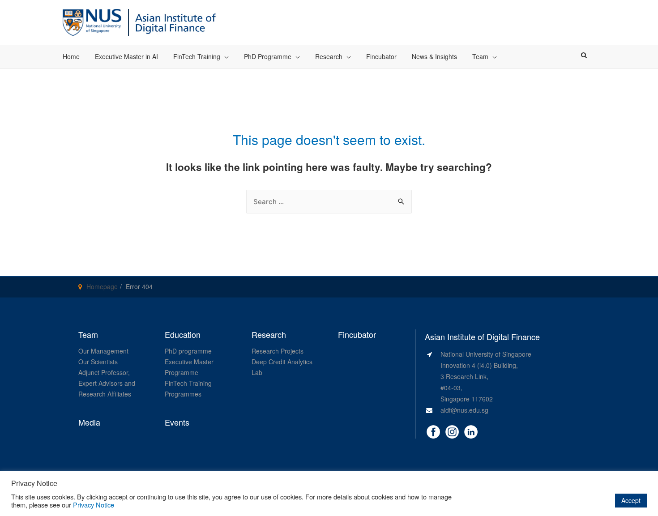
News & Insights (434, 56)
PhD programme (188, 350)
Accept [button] (631, 500)
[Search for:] (329, 201)
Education (183, 334)
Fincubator (381, 56)
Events (177, 422)
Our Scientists (98, 361)
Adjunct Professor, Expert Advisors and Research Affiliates (106, 383)
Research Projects (277, 350)
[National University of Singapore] (92, 21)
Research (328, 56)
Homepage (102, 286)
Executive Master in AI (126, 56)
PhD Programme (267, 56)
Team (480, 56)
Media (89, 422)
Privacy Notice (93, 504)
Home (71, 56)
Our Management (103, 350)
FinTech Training (196, 56)
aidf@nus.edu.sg (464, 409)
